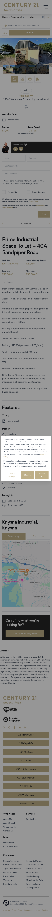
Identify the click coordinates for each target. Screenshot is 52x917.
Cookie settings (12, 475)
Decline (27, 475)
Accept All (42, 475)
